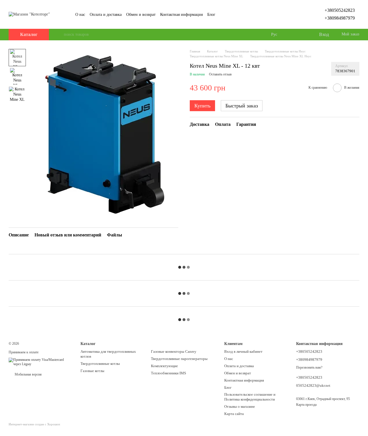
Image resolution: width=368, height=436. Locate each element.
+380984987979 (340, 18)
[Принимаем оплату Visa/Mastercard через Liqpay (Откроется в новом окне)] (40, 362)
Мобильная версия (28, 374)
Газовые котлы (92, 371)
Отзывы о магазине (239, 406)
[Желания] (302, 34)
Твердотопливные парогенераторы (179, 359)
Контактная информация (181, 14)
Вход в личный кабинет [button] (243, 351)
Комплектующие (164, 366)
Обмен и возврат (141, 14)
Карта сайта (234, 414)
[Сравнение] (291, 34)
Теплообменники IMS (168, 373)
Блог (211, 14)
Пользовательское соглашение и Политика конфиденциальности (249, 396)
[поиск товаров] (59, 34)
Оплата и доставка (106, 14)
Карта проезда (306, 405)
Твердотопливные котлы (100, 363)
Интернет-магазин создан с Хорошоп (34, 424)
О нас (80, 14)
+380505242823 (340, 10)
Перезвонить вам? (309, 367)
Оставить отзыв (220, 74)
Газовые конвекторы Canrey (173, 351)
